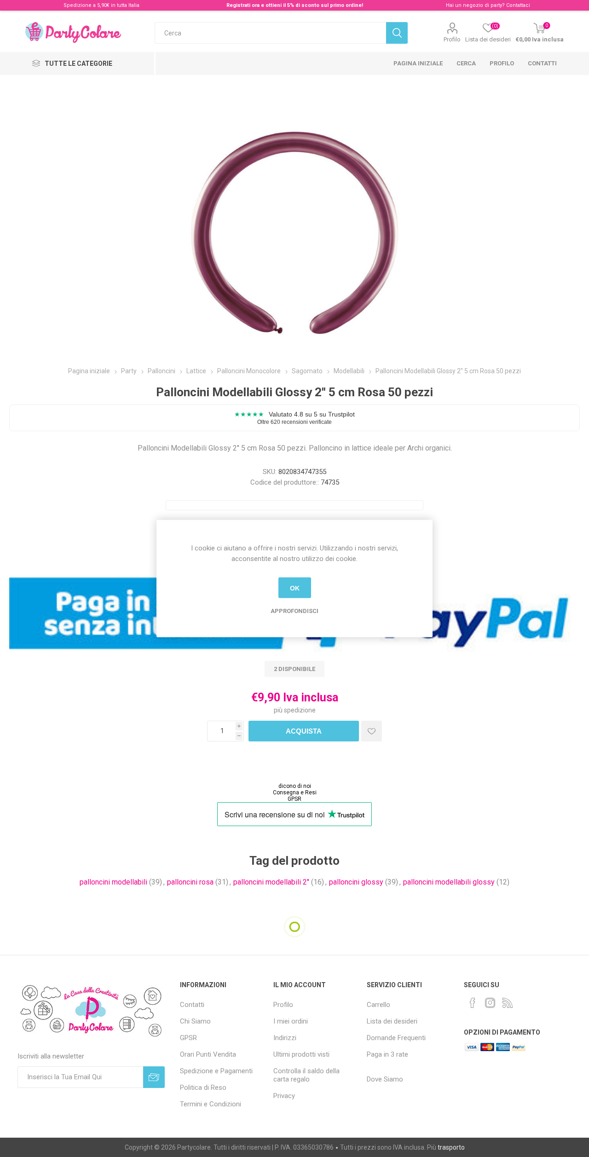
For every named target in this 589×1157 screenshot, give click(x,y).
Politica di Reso (203, 1087)
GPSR (294, 799)
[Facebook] (472, 1002)
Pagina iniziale (418, 63)
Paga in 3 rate (387, 1054)
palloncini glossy (356, 882)
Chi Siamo (195, 1021)
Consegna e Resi (295, 792)
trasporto (451, 1147)
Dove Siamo (385, 1079)
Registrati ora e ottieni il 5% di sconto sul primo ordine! (294, 5)
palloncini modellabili (113, 882)
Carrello (378, 1005)
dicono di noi (294, 786)
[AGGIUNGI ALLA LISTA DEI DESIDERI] (371, 731)
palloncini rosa (190, 882)
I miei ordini (290, 1021)
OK (295, 587)
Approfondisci (294, 610)
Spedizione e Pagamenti (216, 1071)
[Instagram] (490, 1002)
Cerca (466, 63)
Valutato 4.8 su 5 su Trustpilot (294, 418)
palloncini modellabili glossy (449, 882)
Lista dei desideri (392, 1021)
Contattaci (518, 5)
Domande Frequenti (396, 1038)
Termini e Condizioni (210, 1104)
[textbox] (270, 33)
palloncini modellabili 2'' (271, 882)
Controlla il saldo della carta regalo (306, 1075)
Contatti (542, 63)
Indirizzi (284, 1038)
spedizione (300, 710)
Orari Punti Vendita (208, 1054)
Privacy (284, 1096)
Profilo (452, 39)
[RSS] (507, 1002)
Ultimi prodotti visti (301, 1054)
